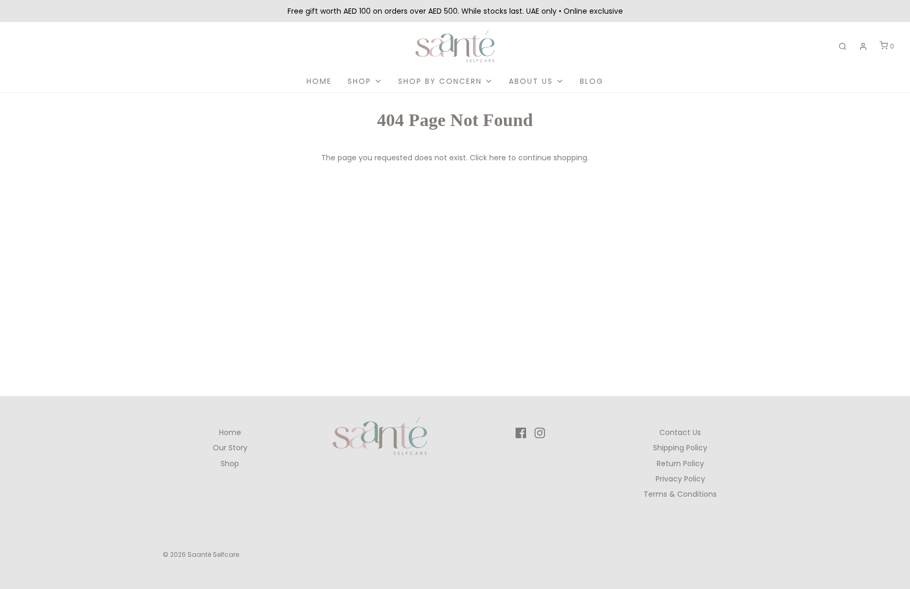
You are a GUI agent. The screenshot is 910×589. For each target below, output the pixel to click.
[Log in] (863, 46)
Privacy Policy (680, 479)
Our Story (230, 447)
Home (319, 81)
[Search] (842, 46)
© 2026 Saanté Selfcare (201, 554)
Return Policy (680, 463)
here (497, 157)
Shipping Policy (680, 447)
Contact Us (680, 432)
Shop (230, 463)
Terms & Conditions (680, 494)
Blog (592, 81)
